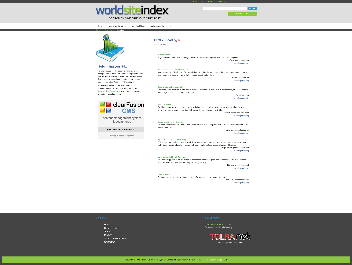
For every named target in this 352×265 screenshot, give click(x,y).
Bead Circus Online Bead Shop (171, 87)
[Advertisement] (204, 196)
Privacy (108, 235)
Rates (210, 1)
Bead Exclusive (164, 104)
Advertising (222, 1)
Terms (107, 231)
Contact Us (198, 1)
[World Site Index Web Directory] (132, 14)
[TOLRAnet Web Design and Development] (230, 240)
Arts (106, 30)
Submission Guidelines (161, 26)
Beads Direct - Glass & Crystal (171, 122)
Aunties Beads (164, 55)
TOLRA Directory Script (212, 260)
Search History (111, 228)
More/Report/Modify (241, 63)
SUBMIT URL (242, 13)
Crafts (112, 30)
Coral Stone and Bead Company (172, 157)
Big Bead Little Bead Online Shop (172, 139)
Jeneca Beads (164, 174)
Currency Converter (117, 26)
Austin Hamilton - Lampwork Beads (173, 69)
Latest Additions (138, 26)
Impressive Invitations (219, 224)
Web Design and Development (231, 242)
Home (100, 26)
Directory (99, 30)
